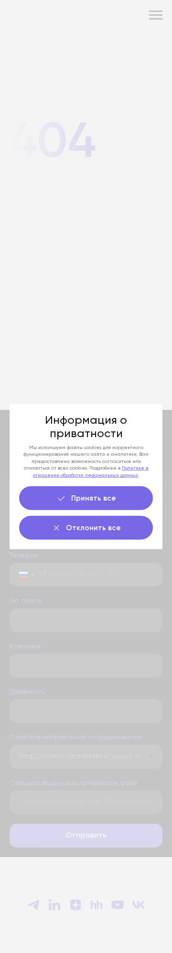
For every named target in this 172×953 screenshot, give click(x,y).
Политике (134, 468)
